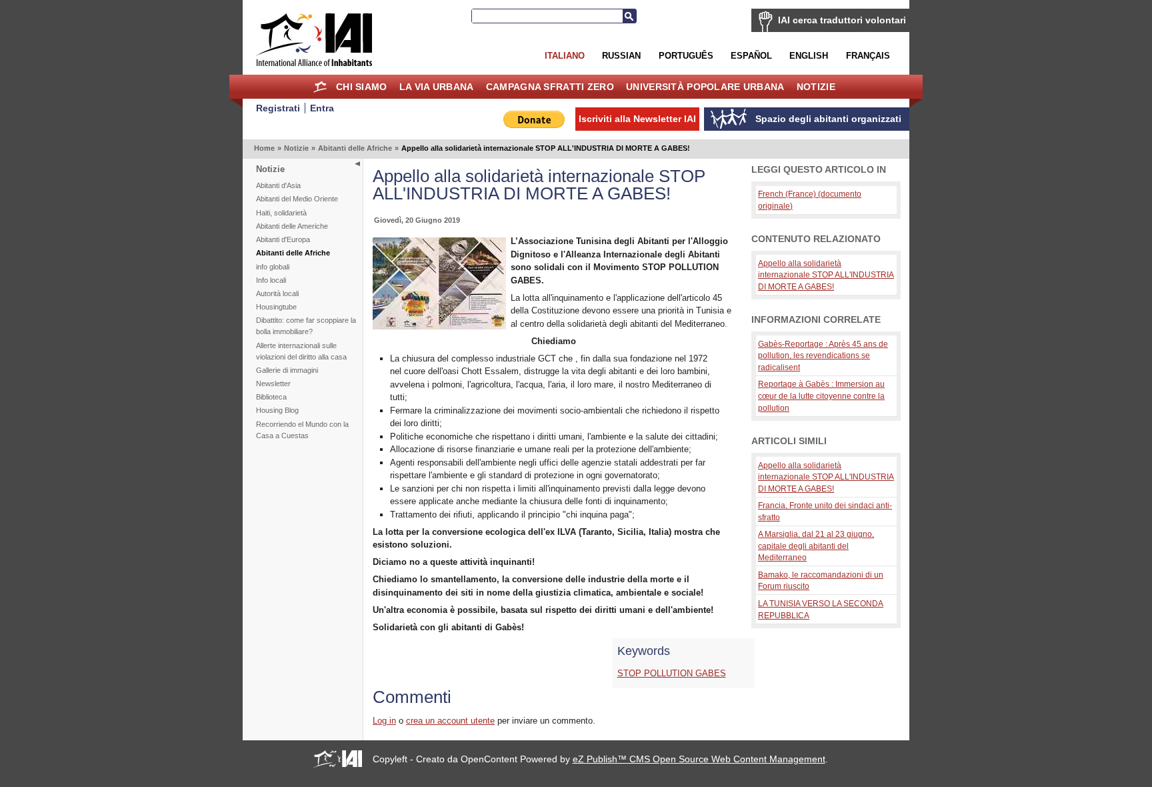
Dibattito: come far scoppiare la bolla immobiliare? (306, 325)
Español (751, 56)
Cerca (629, 16)
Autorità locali (277, 293)
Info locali (271, 280)
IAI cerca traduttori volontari (842, 20)
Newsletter (273, 383)
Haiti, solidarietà (281, 213)
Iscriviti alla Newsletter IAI (637, 118)
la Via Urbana (436, 86)
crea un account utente (450, 721)
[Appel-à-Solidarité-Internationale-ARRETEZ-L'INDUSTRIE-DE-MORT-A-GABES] (439, 326)
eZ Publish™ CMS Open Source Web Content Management (699, 759)
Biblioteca (271, 397)
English (808, 56)
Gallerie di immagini (287, 370)
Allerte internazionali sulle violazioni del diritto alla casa (301, 351)
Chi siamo (361, 86)
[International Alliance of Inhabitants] (314, 39)
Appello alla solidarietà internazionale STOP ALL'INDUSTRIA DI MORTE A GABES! (826, 275)
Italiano (565, 56)
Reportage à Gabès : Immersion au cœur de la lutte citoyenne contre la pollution (821, 395)
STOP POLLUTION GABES (671, 673)
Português (686, 56)
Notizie (816, 86)
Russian (621, 56)
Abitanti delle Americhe (292, 226)
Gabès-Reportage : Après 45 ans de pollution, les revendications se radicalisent (823, 355)
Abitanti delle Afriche (355, 148)
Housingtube (276, 307)
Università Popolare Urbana (705, 86)
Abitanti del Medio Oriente (297, 199)
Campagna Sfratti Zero (550, 86)
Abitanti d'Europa (283, 239)
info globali (272, 267)
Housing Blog (277, 410)
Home (320, 87)
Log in (384, 721)
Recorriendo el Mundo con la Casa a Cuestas (302, 430)
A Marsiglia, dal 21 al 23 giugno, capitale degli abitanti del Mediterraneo (816, 546)
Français (868, 56)
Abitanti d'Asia (278, 185)
